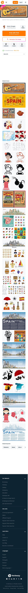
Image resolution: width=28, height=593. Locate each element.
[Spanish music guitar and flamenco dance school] (13, 87)
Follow (23, 27)
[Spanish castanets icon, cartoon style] (8, 136)
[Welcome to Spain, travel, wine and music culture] (8, 113)
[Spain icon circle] (7, 326)
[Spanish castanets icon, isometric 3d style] (7, 123)
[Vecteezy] (2, 2)
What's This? (16, 50)
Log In (20, 2)
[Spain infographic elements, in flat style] (8, 441)
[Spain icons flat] (8, 306)
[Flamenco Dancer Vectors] (9, 168)
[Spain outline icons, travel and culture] (11, 383)
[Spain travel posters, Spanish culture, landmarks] (13, 248)
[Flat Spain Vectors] (9, 336)
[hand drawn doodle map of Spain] (17, 157)
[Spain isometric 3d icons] (8, 294)
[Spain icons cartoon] (7, 363)
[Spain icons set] (8, 282)
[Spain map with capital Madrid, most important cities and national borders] (8, 147)
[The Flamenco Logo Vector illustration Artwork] (18, 124)
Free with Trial (14, 33)
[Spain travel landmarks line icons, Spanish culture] (13, 100)
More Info (6, 53)
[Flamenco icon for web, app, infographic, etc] (8, 179)
